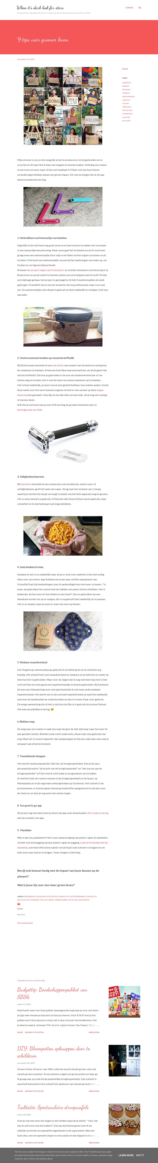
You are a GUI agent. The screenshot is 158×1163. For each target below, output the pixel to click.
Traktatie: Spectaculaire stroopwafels (53, 1107)
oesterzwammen (128, 96)
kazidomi (125, 86)
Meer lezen (94, 1032)
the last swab (127, 110)
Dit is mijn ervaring (98, 812)
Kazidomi (26, 484)
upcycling (126, 117)
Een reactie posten (25, 923)
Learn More (126, 1155)
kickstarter (126, 89)
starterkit (57, 365)
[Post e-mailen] (18, 905)
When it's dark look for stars (40, 7)
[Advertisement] (59, 948)
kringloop (126, 93)
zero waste (126, 120)
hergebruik (126, 82)
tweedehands (127, 114)
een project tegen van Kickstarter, (45, 269)
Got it (140, 1155)
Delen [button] (125, 69)
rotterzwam (126, 107)
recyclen (125, 103)
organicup (126, 100)
